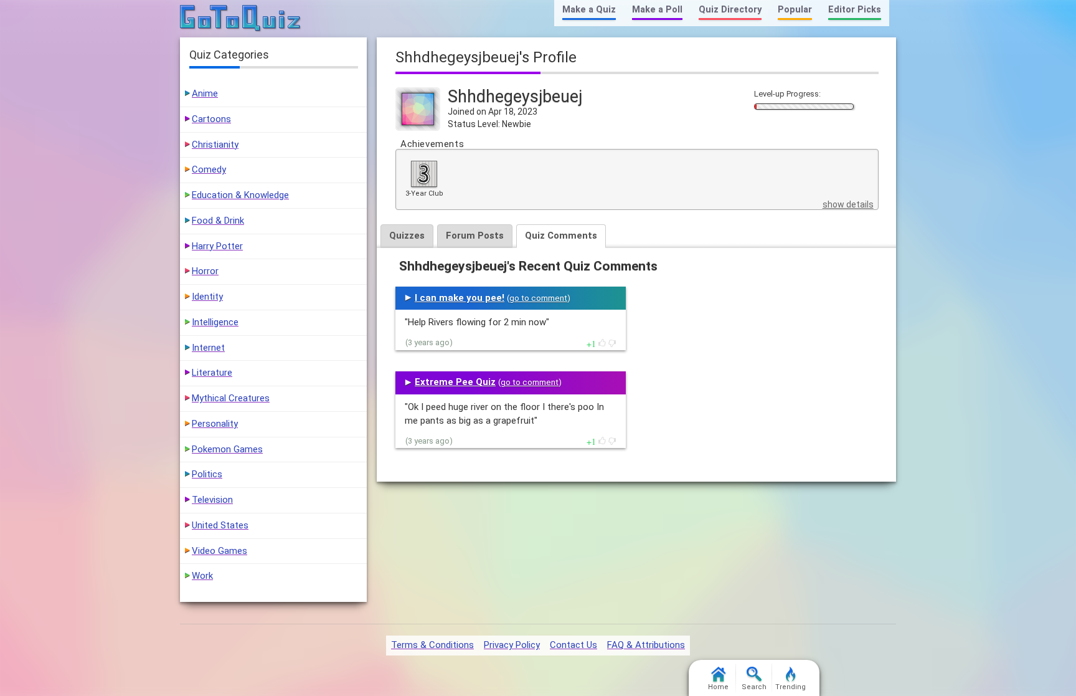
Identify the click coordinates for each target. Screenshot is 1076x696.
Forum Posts (475, 235)
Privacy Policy (512, 645)
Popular (795, 9)
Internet (208, 347)
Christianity (215, 144)
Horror (205, 271)
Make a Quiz (589, 9)
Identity (207, 296)
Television (212, 499)
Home (718, 687)
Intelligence (215, 322)
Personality (215, 423)
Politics (207, 474)
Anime (205, 93)
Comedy (209, 169)
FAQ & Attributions (646, 645)
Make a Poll (657, 9)
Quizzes (407, 235)
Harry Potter (217, 246)
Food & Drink (218, 220)
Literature (212, 372)
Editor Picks (854, 9)
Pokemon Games (227, 449)
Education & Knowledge (240, 195)
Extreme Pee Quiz (455, 382)
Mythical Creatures (231, 398)
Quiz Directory (730, 9)
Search (754, 687)
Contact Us (573, 645)
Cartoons (211, 119)
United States (220, 525)
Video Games (219, 550)
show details (848, 204)
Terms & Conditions (432, 645)
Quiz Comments (561, 235)
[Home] (240, 18)
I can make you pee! (459, 297)
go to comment (538, 298)
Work (202, 575)
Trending (790, 687)
